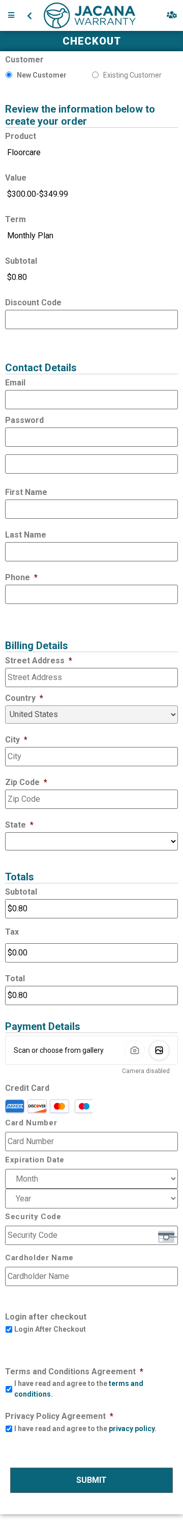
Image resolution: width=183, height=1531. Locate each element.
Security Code (33, 1217)
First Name (26, 492)
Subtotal (21, 261)
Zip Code (26, 782)
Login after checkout (45, 1317)
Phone (21, 577)
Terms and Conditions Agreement (74, 1371)
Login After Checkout (50, 1329)
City (16, 739)
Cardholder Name (39, 1258)
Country (24, 698)
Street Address (38, 660)
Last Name (25, 535)
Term (15, 219)
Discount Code (33, 302)
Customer (24, 59)
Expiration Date (35, 1160)
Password (24, 420)
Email (15, 382)
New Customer (42, 75)
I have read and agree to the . (78, 1388)
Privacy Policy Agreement (59, 1416)
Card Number (31, 1123)
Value (15, 178)
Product (20, 136)
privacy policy (132, 1429)
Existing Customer (132, 75)
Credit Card (27, 1088)
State (19, 825)
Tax (12, 932)
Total (15, 978)
